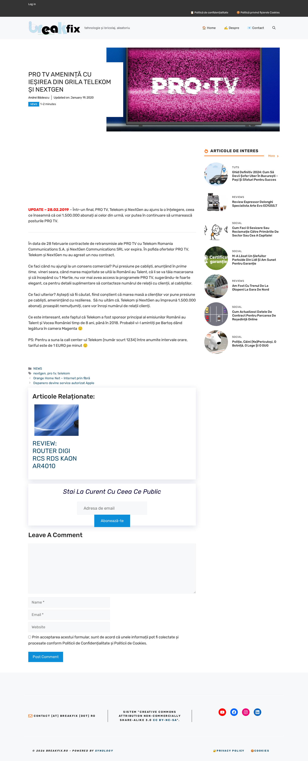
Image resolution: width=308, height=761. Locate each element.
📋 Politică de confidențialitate (209, 12)
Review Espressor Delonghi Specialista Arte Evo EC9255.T (254, 204)
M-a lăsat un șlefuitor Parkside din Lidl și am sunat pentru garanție (254, 259)
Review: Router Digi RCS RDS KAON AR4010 (54, 455)
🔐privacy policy (229, 750)
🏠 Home (209, 28)
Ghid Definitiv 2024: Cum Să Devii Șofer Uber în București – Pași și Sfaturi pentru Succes (255, 176)
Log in (32, 4)
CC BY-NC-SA (165, 720)
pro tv (51, 373)
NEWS (33, 104)
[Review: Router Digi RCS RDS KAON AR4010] (56, 433)
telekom (64, 373)
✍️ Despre (231, 28)
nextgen (39, 373)
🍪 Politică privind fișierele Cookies (258, 12)
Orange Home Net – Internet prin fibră (61, 378)
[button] (274, 28)
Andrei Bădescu (38, 97)
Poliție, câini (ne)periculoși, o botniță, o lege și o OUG (254, 343)
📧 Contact (255, 28)
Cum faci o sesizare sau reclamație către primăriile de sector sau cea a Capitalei (255, 232)
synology (104, 750)
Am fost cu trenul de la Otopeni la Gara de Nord (250, 287)
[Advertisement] (112, 177)
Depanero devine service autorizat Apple (63, 383)
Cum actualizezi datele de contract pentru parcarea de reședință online (254, 315)
